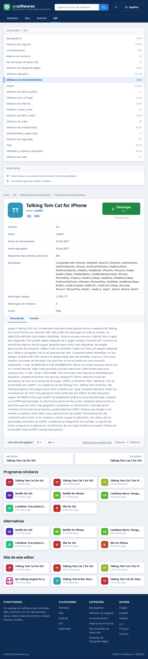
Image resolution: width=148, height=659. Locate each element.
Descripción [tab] (17, 318)
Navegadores (97, 607)
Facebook (135, 442)
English (123, 607)
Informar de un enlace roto (97, 442)
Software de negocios (101, 613)
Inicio (6, 194)
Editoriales (65, 628)
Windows (12, 18)
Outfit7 (38, 210)
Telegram (120, 442)
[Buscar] (103, 7)
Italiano (123, 618)
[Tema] (115, 7)
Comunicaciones (98, 618)
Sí (39, 442)
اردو (121, 623)
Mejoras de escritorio (101, 623)
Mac (27, 18)
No (51, 442)
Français (124, 628)
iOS (55, 18)
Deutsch (124, 634)
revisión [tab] (34, 318)
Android (42, 18)
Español (123, 613)
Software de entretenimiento (35, 194)
